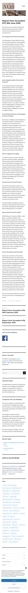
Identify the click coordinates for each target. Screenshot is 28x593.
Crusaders (12, 496)
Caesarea (6, 493)
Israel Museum (7, 519)
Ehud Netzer (7, 502)
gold (22, 508)
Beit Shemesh (17, 488)
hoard (22, 513)
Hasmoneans (7, 513)
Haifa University (14, 510)
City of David (15, 493)
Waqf (5, 542)
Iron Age (11, 516)
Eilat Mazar (16, 502)
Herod (15, 513)
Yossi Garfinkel (13, 542)
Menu (23, 6)
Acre (5, 485)
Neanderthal (14, 527)
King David (6, 525)
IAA (5, 516)
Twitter (16, 466)
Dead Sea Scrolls (8, 499)
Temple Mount (7, 539)
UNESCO (17, 539)
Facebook (9, 466)
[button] (26, 568)
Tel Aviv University (17, 536)
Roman (13, 533)
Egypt (17, 499)
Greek (5, 510)
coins (5, 496)
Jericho (17, 519)
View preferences (14, 588)
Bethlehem (7, 491)
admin (5, 300)
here (13, 392)
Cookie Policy (10, 591)
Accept (14, 580)
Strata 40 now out (8, 448)
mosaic (5, 527)
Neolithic (6, 530)
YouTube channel (12, 472)
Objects (16, 300)
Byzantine (16, 491)
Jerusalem (7, 522)
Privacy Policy (17, 591)
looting (14, 525)
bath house (7, 488)
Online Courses (6, 561)
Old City (6, 533)
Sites (20, 300)
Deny (14, 584)
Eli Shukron (7, 505)
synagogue (6, 536)
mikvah (22, 525)
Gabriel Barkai (7, 508)
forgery (15, 505)
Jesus (14, 522)
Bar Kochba (12, 485)
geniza (16, 508)
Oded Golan (15, 530)
